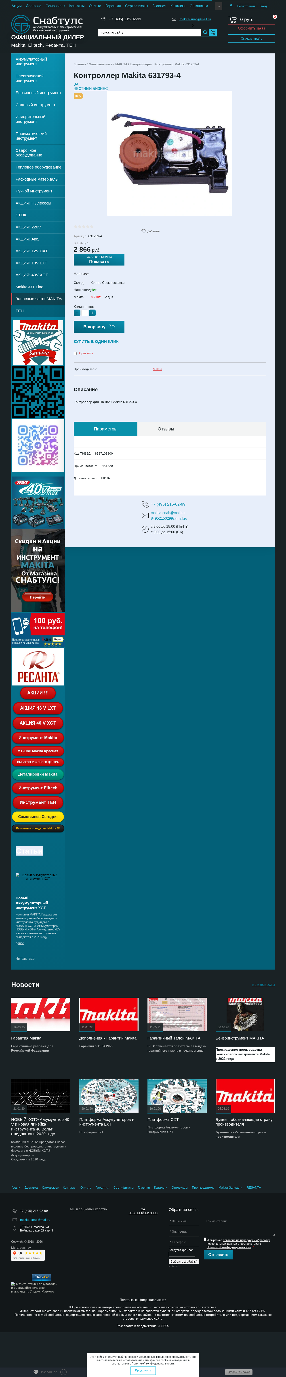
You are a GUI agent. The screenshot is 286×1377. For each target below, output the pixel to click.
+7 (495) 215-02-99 (125, 19)
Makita (157, 369)
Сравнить (85, 353)
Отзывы (166, 428)
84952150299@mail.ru (169, 518)
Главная (80, 64)
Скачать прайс (251, 38)
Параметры (105, 428)
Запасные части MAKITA (108, 64)
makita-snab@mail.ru (195, 19)
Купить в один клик (96, 341)
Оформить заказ (251, 28)
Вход (263, 6)
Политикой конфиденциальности (229, 1247)
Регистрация (246, 6)
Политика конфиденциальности (143, 1299)
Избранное (53, 1372)
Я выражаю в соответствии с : (238, 1243)
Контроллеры (141, 64)
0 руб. (246, 19)
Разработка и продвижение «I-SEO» (143, 1326)
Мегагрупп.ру (21, 1247)
